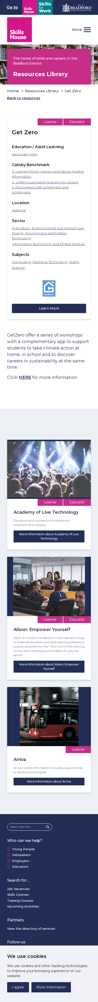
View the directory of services (31, 928)
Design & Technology (50, 262)
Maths (74, 262)
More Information (51, 987)
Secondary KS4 (24, 154)
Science (18, 267)
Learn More (49, 308)
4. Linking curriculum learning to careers (45, 182)
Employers (20, 861)
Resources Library (42, 91)
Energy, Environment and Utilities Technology (39, 235)
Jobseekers (21, 855)
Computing (21, 262)
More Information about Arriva (49, 781)
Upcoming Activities (23, 906)
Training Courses (20, 900)
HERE (25, 377)
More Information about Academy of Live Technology (49, 536)
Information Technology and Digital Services (48, 244)
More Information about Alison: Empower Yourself (49, 666)
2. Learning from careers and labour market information (48, 174)
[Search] (49, 827)
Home (13, 91)
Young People (23, 849)
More (77, 29)
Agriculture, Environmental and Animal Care (48, 228)
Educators (20, 866)
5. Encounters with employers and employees (40, 189)
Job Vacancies (18, 889)
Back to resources (23, 98)
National (19, 210)
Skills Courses (18, 894)
